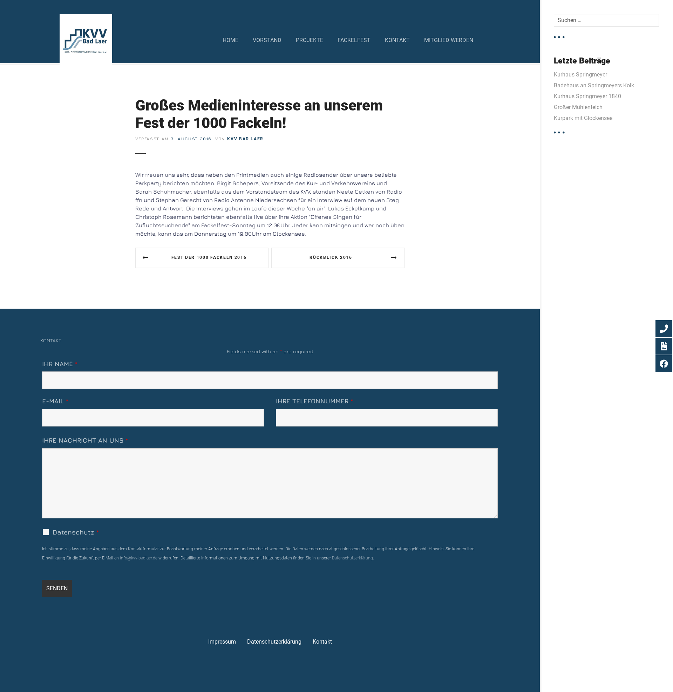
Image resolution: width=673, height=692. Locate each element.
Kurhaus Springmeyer (580, 74)
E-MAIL (55, 401)
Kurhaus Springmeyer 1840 (587, 96)
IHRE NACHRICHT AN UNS (85, 440)
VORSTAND (267, 40)
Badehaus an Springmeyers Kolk (594, 85)
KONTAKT (397, 40)
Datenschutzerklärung (352, 558)
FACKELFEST (354, 40)
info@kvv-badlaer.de (138, 558)
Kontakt (322, 641)
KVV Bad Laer (245, 138)
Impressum (222, 641)
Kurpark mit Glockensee (583, 118)
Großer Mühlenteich (578, 107)
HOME (230, 40)
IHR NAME (59, 364)
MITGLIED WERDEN (448, 40)
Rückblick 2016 (331, 257)
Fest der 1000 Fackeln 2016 (209, 257)
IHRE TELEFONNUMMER (314, 401)
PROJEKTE (309, 40)
